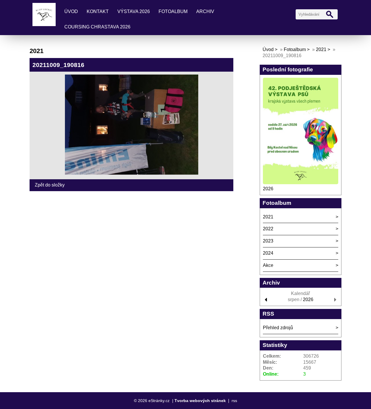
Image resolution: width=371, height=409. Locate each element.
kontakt (98, 11)
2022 (268, 228)
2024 (268, 253)
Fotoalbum (173, 11)
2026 (268, 188)
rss (234, 400)
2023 (268, 240)
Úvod (71, 11)
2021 (321, 49)
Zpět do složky (50, 184)
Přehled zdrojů (278, 327)
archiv (205, 11)
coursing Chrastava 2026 (97, 26)
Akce (268, 265)
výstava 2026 (133, 11)
